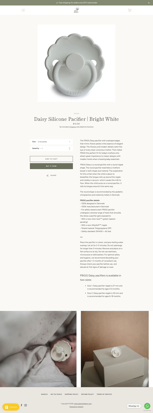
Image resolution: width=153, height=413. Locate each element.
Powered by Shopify (76, 407)
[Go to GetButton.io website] (147, 410)
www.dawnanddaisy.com (83, 404)
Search (44, 394)
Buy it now (51, 166)
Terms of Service (104, 394)
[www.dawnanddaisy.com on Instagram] (25, 405)
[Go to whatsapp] (147, 406)
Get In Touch (56, 394)
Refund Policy (87, 394)
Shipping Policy (71, 394)
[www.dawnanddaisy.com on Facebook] (21, 405)
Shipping (72, 127)
